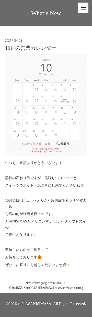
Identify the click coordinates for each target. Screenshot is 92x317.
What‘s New (46, 13)
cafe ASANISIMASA (34, 304)
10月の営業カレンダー (30, 48)
